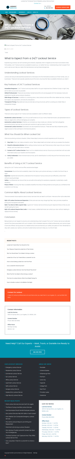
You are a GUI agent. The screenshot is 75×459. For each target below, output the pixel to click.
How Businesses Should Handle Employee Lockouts (20, 410)
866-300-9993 (49, 8)
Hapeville (42, 383)
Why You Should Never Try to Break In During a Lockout (20, 253)
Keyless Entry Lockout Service (14, 392)
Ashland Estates (44, 370)
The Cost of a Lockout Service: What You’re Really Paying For (22, 278)
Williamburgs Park (45, 373)
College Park (43, 386)
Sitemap (35, 453)
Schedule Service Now (62, 7)
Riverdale (42, 367)
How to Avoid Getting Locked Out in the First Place (19, 261)
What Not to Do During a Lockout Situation (18, 427)
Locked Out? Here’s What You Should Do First (18, 245)
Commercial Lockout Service (14, 373)
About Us (29, 12)
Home (6, 12)
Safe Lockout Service (11, 386)
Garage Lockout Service (12, 389)
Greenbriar (43, 395)
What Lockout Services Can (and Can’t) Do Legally (20, 404)
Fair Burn (42, 377)
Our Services (22, 12)
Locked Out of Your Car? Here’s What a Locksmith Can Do (21, 257)
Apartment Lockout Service (13, 383)
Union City (43, 380)
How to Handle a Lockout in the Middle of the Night (19, 282)
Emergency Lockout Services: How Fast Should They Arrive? (21, 270)
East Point (43, 389)
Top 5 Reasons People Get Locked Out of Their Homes (20, 249)
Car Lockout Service (11, 377)
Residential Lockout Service (13, 370)
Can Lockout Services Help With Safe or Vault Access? (21, 413)
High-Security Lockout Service (14, 395)
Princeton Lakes (44, 392)
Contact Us (37, 3)
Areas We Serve (12, 12)
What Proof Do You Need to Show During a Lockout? (20, 274)
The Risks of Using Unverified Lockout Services (19, 407)
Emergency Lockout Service (13, 367)
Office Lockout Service (12, 380)
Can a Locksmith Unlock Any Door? (15, 265)
